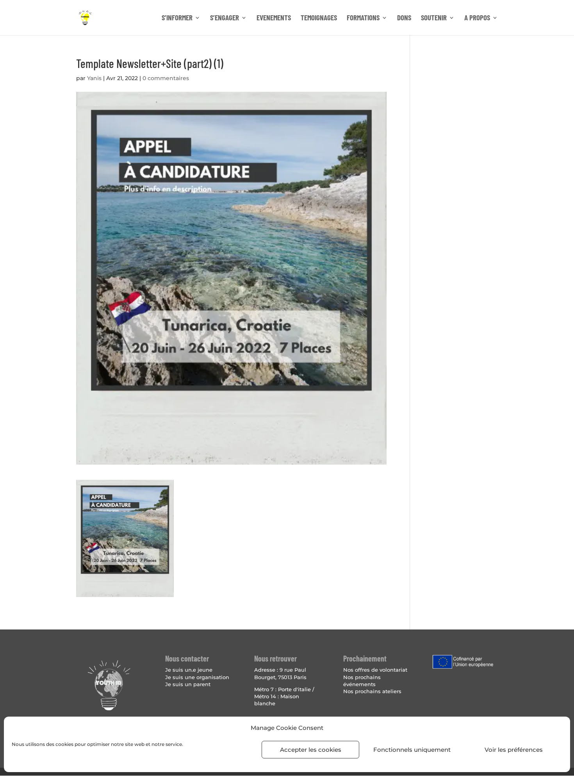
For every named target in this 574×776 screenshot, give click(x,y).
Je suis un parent (187, 684)
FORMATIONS (363, 18)
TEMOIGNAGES (319, 18)
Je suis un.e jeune (188, 670)
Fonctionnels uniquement (412, 749)
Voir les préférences (514, 749)
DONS (404, 18)
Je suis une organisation (197, 677)
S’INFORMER (177, 18)
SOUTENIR (434, 18)
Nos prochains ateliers (372, 691)
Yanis (94, 78)
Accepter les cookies (310, 749)
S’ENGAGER (224, 18)
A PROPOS (477, 18)
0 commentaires (166, 78)
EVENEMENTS (274, 18)
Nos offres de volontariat (375, 670)
